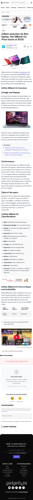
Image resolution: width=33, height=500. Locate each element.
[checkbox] (7, 453)
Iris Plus (3, 174)
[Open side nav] (31, 3)
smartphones (23, 72)
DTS (26, 205)
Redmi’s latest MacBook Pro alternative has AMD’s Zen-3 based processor (17, 154)
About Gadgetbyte (24, 470)
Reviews (13, 8)
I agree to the (17, 453)
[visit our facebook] (16, 487)
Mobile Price (21, 8)
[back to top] (30, 496)
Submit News (24, 466)
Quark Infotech (23, 492)
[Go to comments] (24, 46)
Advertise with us (24, 472)
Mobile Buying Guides (7, 470)
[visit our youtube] (9, 487)
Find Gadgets (7, 476)
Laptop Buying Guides (7, 472)
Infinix (7, 12)
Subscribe (16, 456)
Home (3, 8)
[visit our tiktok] (23, 487)
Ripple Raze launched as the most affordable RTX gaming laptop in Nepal (16, 149)
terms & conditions (21, 453)
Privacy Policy (4, 411)
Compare (7, 474)
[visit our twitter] (20, 487)
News (8, 8)
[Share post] (31, 46)
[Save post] (28, 47)
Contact (23, 476)
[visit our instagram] (13, 487)
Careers (23, 468)
